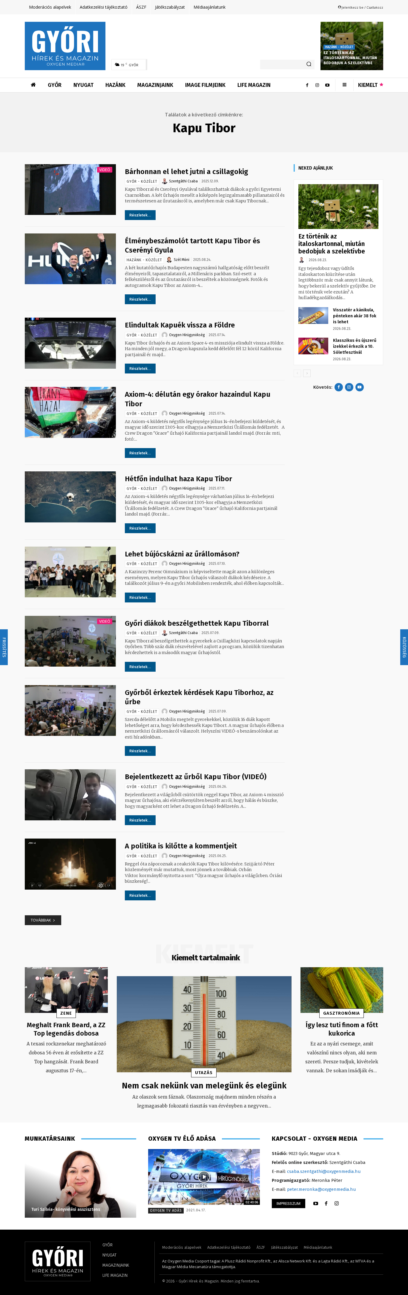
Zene (66, 1013)
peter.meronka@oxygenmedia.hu (321, 1189)
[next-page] (307, 373)
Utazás (204, 1072)
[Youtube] (327, 85)
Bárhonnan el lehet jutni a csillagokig (186, 171)
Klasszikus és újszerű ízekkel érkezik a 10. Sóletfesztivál (354, 346)
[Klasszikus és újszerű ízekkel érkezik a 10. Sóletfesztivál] (313, 346)
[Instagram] (317, 85)
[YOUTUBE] (316, 1204)
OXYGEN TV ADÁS (166, 1210)
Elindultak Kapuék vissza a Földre (180, 325)
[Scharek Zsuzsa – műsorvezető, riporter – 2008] (83, 1183)
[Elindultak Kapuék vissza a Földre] (70, 343)
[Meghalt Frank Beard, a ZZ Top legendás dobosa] (66, 990)
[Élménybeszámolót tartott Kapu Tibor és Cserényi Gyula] (70, 258)
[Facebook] (307, 85)
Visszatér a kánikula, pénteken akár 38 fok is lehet (354, 315)
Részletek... (140, 215)
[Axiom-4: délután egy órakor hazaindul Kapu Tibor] (70, 412)
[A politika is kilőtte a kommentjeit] (70, 864)
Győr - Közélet (142, 181)
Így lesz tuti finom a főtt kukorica (342, 1029)
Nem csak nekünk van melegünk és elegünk (204, 1086)
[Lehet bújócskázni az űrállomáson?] (70, 572)
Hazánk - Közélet (339, 47)
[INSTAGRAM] (337, 1204)
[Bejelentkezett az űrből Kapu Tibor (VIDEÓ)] (70, 794)
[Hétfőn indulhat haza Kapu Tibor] (70, 496)
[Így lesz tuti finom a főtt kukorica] (342, 990)
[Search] (309, 64)
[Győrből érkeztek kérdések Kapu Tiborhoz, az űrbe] (70, 710)
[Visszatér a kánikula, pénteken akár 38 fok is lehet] (313, 315)
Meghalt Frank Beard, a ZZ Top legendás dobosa (66, 1029)
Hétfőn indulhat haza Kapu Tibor (178, 479)
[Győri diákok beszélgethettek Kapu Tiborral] (70, 641)
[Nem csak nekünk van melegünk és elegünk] (204, 1024)
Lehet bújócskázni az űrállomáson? (182, 554)
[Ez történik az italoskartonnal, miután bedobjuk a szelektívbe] (338, 206)
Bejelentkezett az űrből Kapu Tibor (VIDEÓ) (195, 777)
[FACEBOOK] (326, 1204)
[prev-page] (297, 373)
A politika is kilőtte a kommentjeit (181, 846)
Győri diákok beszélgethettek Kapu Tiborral (197, 623)
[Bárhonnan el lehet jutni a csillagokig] (70, 189)
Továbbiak (41, 920)
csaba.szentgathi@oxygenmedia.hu (324, 1171)
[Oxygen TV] (204, 1177)
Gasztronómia (341, 1013)
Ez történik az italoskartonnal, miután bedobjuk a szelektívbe (350, 57)
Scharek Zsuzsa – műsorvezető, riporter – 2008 (81, 1209)
